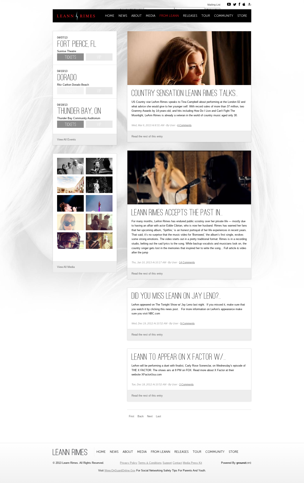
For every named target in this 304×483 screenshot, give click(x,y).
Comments (184, 125)
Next (150, 416)
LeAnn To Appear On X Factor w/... (179, 357)
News (122, 16)
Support (167, 462)
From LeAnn (169, 16)
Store (242, 16)
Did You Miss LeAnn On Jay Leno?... (176, 296)
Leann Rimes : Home (74, 16)
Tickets (70, 57)
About (136, 16)
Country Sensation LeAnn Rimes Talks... (185, 93)
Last (158, 416)
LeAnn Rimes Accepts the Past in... (177, 213)
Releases (190, 16)
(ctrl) (243, 462)
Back (141, 416)
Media (150, 16)
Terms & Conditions (150, 462)
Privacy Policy (128, 462)
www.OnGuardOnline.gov (119, 470)
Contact (177, 462)
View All (62, 139)
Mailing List (213, 4)
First (131, 416)
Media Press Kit (192, 462)
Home (109, 16)
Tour (205, 16)
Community (223, 16)
